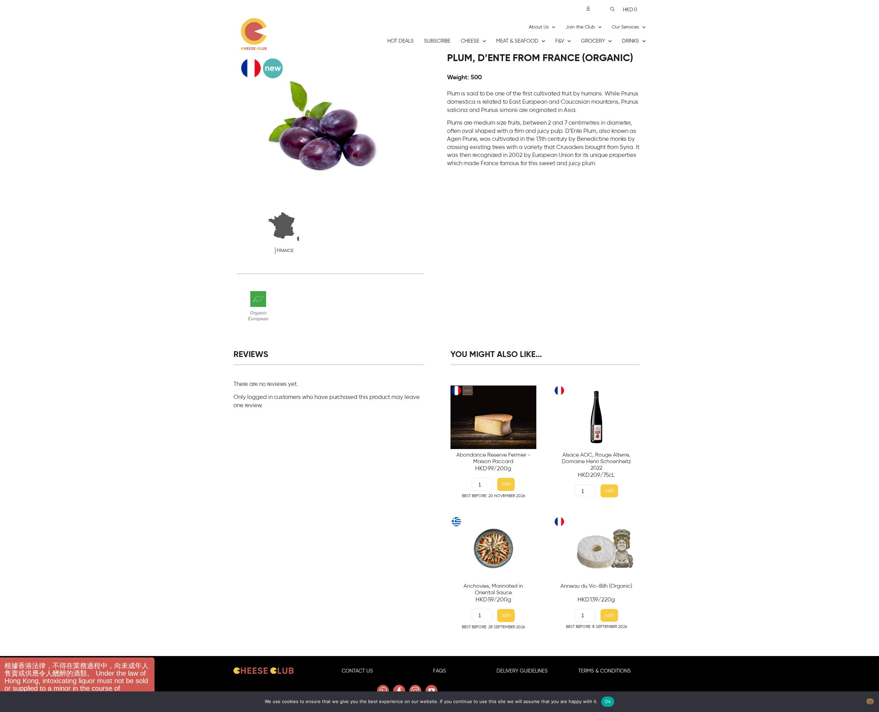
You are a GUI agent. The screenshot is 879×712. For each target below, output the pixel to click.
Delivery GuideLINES (522, 671)
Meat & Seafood (517, 41)
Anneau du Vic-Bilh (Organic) (596, 586)
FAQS (439, 671)
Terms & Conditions (604, 671)
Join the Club (580, 27)
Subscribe (437, 41)
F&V (559, 41)
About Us (539, 27)
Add (506, 484)
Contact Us (357, 671)
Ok (608, 701)
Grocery (593, 41)
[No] (870, 701)
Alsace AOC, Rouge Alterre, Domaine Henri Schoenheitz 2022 (596, 461)
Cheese (470, 41)
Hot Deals (400, 41)
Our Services (625, 27)
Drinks (630, 41)
